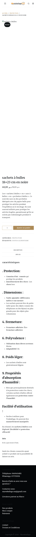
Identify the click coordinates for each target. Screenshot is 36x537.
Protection (17, 238)
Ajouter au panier (23, 228)
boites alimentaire (20, 240)
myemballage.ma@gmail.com (14, 491)
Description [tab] (18, 250)
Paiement (6, 513)
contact (5, 525)
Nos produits (7, 508)
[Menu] (5, 3)
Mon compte (7, 511)
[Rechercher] (28, 3)
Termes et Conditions (11, 528)
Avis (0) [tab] (18, 254)
